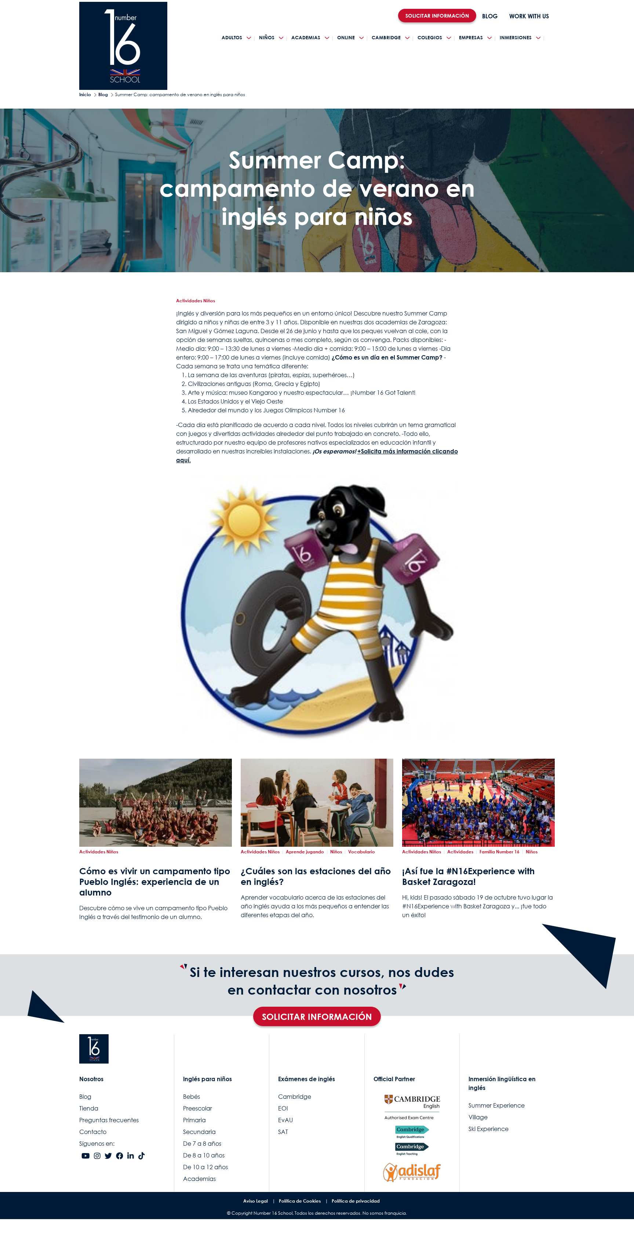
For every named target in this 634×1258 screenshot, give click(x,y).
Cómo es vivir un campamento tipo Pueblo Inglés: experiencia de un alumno (154, 881)
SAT (283, 1131)
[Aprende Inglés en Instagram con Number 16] (97, 1156)
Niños (336, 851)
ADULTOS (232, 37)
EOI (283, 1108)
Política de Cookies (300, 1201)
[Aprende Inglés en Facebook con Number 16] (119, 1156)
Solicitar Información (317, 1016)
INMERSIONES (516, 37)
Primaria (194, 1120)
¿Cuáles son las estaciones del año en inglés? (316, 876)
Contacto (92, 1131)
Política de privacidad (356, 1201)
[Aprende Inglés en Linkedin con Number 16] (130, 1156)
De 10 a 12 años (205, 1167)
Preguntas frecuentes (109, 1120)
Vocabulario (361, 851)
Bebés (191, 1096)
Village (478, 1117)
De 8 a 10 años (204, 1155)
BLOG (490, 16)
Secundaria (199, 1131)
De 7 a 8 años (202, 1143)
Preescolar (197, 1108)
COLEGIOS (430, 37)
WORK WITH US (529, 16)
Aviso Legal (255, 1201)
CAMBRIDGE (386, 37)
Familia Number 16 (500, 851)
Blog (103, 94)
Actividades (460, 851)
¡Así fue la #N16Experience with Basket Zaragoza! (468, 876)
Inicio (85, 94)
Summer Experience (497, 1105)
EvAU (285, 1120)
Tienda (88, 1108)
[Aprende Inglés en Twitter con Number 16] (108, 1156)
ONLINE (346, 37)
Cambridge (294, 1096)
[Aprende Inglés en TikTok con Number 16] (141, 1156)
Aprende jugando (305, 851)
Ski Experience (489, 1129)
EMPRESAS (471, 37)
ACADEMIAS (305, 37)
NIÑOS (266, 37)
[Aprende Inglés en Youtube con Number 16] (85, 1156)
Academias (199, 1178)
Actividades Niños (195, 300)
